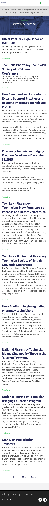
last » (33, 477)
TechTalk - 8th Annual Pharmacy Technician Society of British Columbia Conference (24, 260)
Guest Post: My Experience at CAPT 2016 (22, 41)
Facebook (40, 500)
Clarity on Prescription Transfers (18, 442)
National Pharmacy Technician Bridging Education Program (23, 398)
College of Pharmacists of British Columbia (3, 3)
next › (25, 477)
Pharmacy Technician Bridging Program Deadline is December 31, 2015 (23, 155)
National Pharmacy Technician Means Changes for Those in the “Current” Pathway (24, 353)
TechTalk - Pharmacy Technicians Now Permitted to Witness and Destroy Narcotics (24, 207)
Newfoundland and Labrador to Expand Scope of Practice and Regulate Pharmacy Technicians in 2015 (24, 100)
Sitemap (17, 494)
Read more (6, 58)
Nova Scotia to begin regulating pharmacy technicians (23, 308)
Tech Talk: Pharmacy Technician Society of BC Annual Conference (24, 69)
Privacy (5, 494)
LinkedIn (45, 500)
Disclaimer (29, 494)
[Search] (41, 3)
